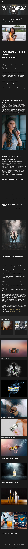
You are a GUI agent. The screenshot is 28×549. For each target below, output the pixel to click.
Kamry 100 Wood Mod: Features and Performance (8, 417)
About (5, 544)
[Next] (26, 328)
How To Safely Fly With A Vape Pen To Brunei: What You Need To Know (6, 332)
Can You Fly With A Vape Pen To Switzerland (13, 309)
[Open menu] (25, 2)
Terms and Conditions (20, 544)
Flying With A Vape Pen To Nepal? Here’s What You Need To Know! (21, 332)
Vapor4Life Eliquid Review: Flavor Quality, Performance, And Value (11, 483)
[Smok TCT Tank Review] (14, 368)
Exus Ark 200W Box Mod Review (5, 358)
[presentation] (7, 325)
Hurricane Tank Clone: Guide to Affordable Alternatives (8, 437)
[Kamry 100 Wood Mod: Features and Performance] (14, 408)
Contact (9, 544)
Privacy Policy (14, 544)
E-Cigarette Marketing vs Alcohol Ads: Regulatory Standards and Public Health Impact (12, 532)
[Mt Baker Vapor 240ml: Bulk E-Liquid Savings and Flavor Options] (14, 388)
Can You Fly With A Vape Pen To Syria (15, 311)
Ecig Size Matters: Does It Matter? (9, 508)
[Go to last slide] (2, 328)
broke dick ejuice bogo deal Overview (10, 459)
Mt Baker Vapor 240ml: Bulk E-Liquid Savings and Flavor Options (10, 397)
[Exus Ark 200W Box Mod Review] (14, 348)
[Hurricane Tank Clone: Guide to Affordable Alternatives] (14, 427)
